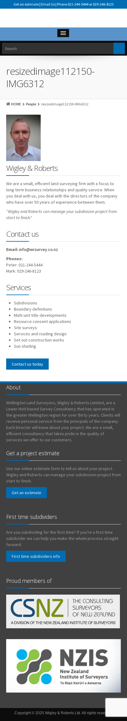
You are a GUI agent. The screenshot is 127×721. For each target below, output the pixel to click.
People (31, 104)
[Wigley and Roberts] (63, 19)
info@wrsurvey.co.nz (38, 249)
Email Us (48, 4)
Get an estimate (26, 4)
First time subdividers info (36, 556)
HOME (16, 104)
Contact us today (27, 364)
